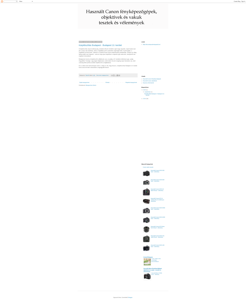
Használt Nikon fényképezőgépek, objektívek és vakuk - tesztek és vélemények (152, 270)
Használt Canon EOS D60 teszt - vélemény (157, 180)
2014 (144, 98)
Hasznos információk (148, 83)
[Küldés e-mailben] (112, 75)
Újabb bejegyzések (84, 82)
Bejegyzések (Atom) (91, 85)
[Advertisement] (115, 33)
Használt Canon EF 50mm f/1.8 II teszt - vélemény (158, 227)
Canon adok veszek (148, 167)
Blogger (130, 297)
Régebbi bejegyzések (131, 82)
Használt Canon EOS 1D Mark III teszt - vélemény (157, 189)
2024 (144, 90)
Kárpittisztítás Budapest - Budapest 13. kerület (100, 45)
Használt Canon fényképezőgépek (152, 79)
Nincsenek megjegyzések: (102, 75)
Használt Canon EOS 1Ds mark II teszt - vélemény (157, 236)
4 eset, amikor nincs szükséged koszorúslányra (156, 260)
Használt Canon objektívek (150, 81)
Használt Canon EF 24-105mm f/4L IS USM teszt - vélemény (158, 200)
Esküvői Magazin (148, 257)
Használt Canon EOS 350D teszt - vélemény (158, 208)
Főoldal (107, 82)
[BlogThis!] (114, 75)
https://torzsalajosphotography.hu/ (151, 44)
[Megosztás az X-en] (116, 75)
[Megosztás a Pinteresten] (119, 75)
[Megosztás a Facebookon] (117, 75)
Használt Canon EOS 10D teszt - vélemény (157, 246)
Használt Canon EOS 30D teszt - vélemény (157, 171)
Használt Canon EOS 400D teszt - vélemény (158, 218)
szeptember (148, 92)
